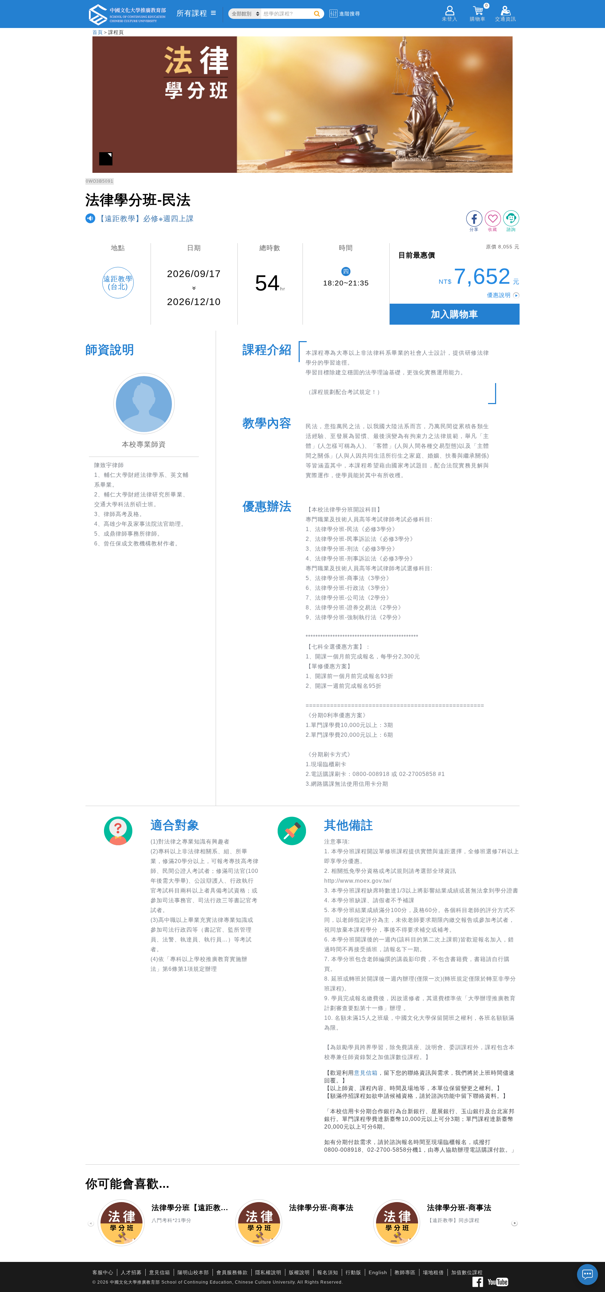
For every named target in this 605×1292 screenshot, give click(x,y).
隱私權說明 (268, 1272)
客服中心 (102, 1272)
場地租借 (433, 1272)
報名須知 (327, 1272)
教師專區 (405, 1272)
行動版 (353, 1272)
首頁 (97, 32)
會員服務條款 (232, 1272)
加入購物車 (454, 314)
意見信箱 (366, 1073)
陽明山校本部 (193, 1272)
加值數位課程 (467, 1272)
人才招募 (131, 1272)
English (378, 1272)
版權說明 (299, 1272)
